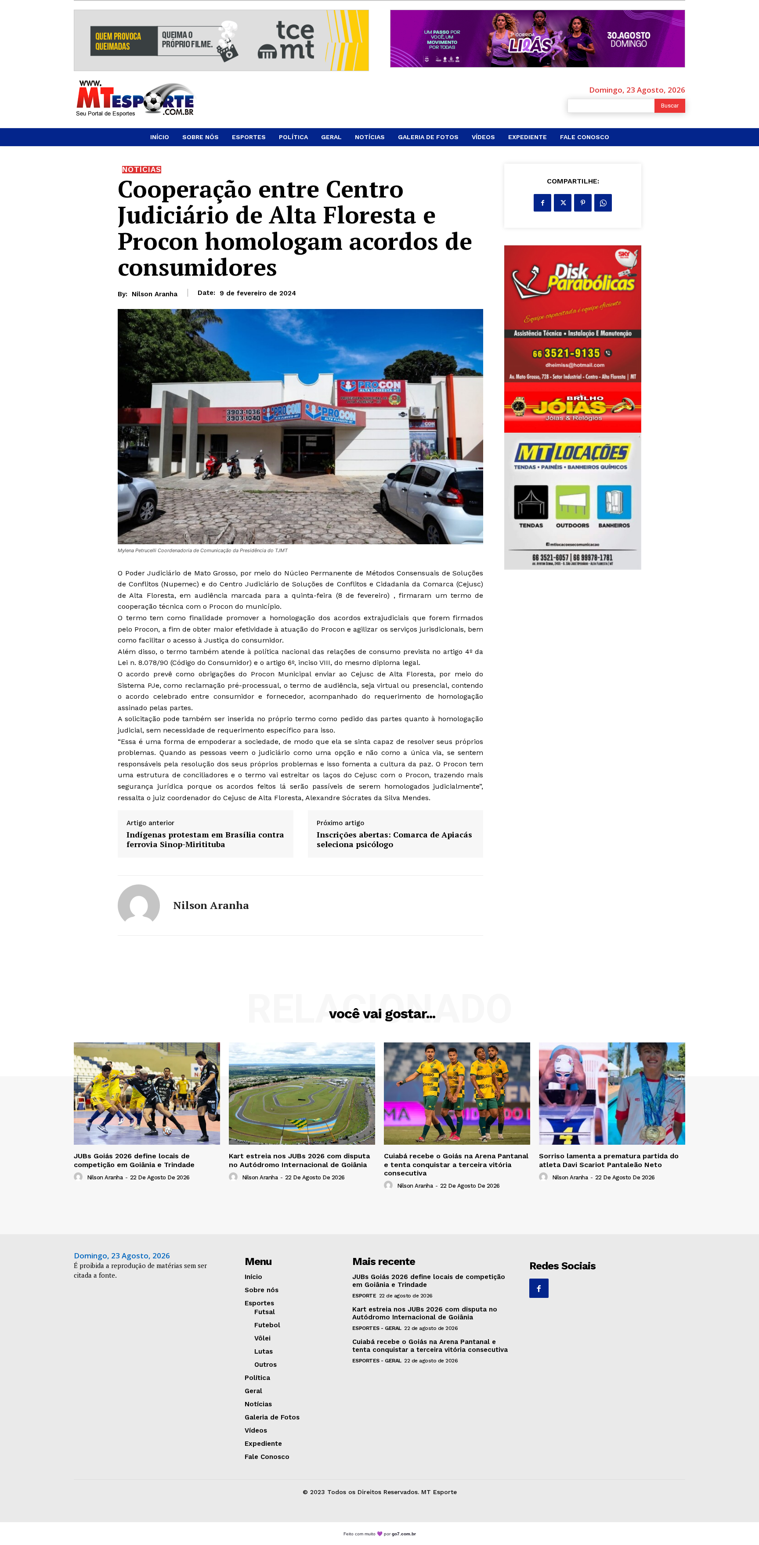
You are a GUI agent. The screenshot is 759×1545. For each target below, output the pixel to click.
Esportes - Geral (376, 1328)
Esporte (364, 1296)
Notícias (141, 169)
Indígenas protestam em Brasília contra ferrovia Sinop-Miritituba (205, 839)
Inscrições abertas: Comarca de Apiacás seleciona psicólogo (394, 839)
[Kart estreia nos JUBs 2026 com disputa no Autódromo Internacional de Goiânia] (302, 1093)
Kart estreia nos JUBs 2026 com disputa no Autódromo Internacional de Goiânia (299, 1160)
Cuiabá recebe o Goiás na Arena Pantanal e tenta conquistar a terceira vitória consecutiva (456, 1164)
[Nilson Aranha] (139, 905)
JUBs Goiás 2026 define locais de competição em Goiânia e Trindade (134, 1160)
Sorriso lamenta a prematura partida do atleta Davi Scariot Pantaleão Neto (609, 1160)
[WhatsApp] (603, 203)
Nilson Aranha (154, 294)
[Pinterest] (583, 203)
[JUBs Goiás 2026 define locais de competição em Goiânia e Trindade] (147, 1093)
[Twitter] (562, 203)
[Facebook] (542, 203)
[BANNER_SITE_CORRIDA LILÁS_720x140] (537, 38)
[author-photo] (79, 1177)
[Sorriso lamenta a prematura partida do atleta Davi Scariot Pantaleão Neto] (612, 1093)
